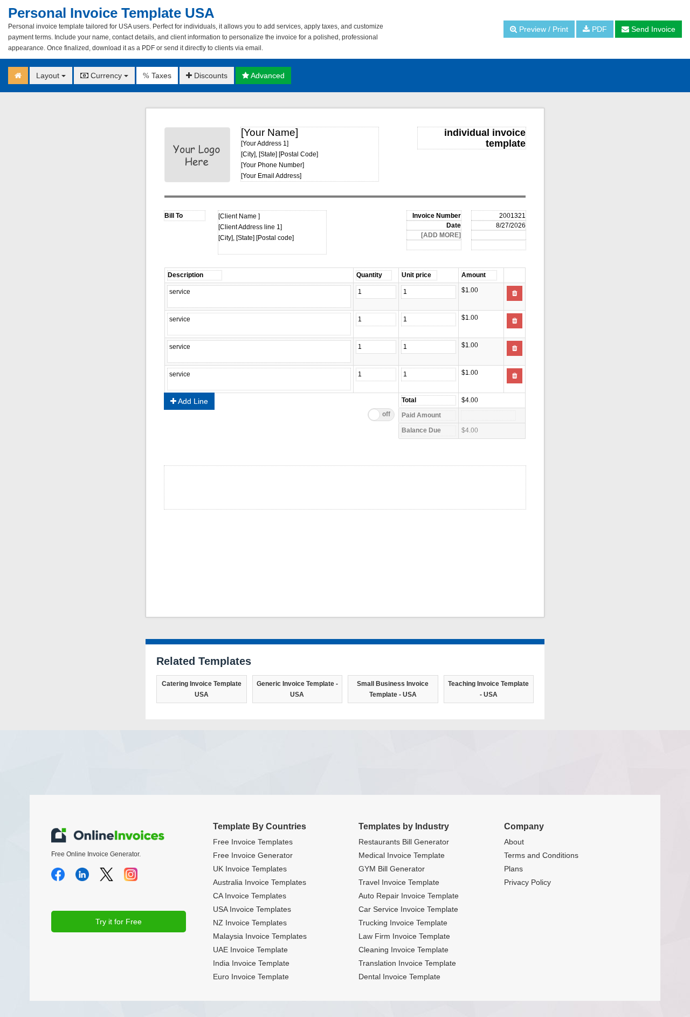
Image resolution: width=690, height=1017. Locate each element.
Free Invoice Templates (253, 841)
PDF (598, 29)
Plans (513, 868)
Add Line (192, 401)
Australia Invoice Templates (259, 882)
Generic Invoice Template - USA (297, 689)
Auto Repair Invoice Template (408, 895)
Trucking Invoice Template (402, 922)
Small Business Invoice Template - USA (393, 689)
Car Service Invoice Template (408, 909)
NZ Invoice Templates (250, 922)
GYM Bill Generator (391, 868)
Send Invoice (652, 29)
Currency (106, 75)
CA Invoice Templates (249, 895)
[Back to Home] (18, 75)
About (514, 841)
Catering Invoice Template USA (202, 689)
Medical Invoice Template (401, 855)
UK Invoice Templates (250, 868)
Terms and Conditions (541, 855)
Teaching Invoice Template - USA (488, 689)
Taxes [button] (157, 75)
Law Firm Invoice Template (404, 936)
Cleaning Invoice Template (403, 949)
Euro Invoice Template (251, 976)
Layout (48, 75)
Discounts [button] (209, 75)
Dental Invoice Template (399, 976)
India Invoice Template (251, 963)
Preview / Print (542, 29)
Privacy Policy (527, 882)
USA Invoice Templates (252, 909)
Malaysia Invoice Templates (260, 936)
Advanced (267, 75)
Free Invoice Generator (253, 855)
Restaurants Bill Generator (403, 841)
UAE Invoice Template (250, 949)
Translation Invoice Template (407, 963)
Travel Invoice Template (398, 882)
